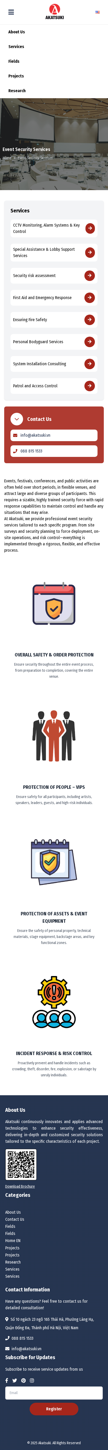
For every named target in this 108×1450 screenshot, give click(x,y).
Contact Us (14, 1219)
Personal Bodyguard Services (38, 341)
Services (16, 46)
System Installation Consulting (39, 363)
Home (7, 158)
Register (54, 1408)
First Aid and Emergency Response (42, 297)
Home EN (12, 1240)
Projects (16, 76)
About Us (16, 31)
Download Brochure (20, 1186)
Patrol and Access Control (35, 385)
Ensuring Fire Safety (30, 319)
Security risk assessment (34, 275)
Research (17, 90)
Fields (13, 61)
